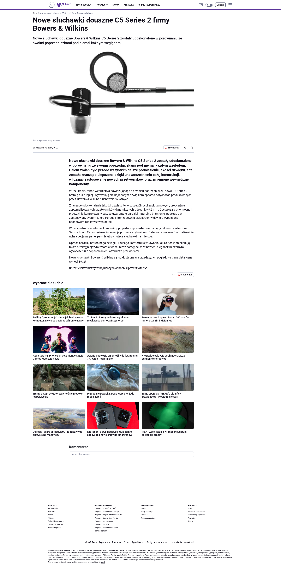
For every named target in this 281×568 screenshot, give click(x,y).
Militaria (129, 5)
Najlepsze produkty (148, 518)
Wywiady (191, 518)
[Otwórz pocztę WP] (200, 4)
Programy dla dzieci (102, 524)
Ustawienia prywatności (182, 542)
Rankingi (144, 515)
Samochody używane (196, 515)
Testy (190, 508)
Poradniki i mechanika (196, 512)
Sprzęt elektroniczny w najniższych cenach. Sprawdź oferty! (108, 268)
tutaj (103, 562)
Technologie (83, 5)
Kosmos (101, 5)
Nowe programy (101, 531)
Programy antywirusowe (104, 521)
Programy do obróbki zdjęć (105, 508)
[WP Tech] (66, 4)
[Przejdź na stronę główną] (52, 7)
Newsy (143, 508)
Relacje (190, 521)
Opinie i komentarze (149, 5)
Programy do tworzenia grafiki (107, 528)
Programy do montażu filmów (106, 518)
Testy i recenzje (147, 512)
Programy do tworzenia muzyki (107, 512)
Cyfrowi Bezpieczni (55, 524)
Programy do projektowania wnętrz (108, 515)
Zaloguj (220, 5)
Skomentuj (173, 147)
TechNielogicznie (54, 528)
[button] (209, 5)
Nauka (116, 5)
